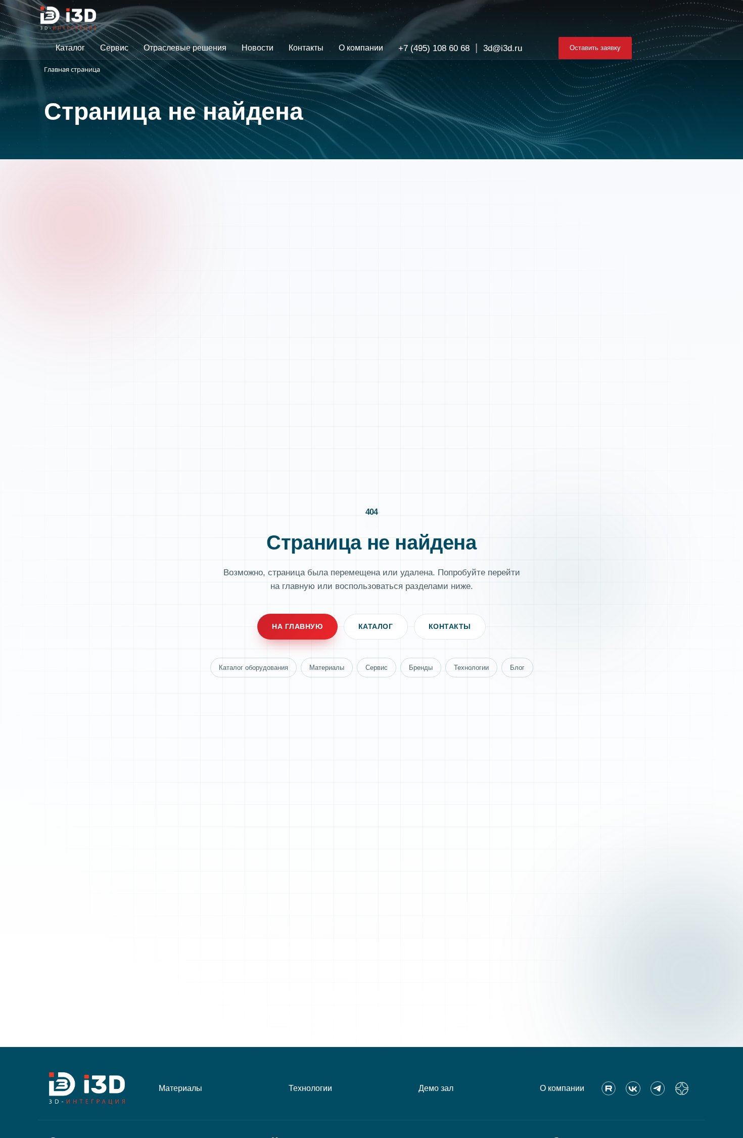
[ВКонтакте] (633, 1088)
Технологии (471, 667)
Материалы (326, 667)
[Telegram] (658, 1088)
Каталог (375, 626)
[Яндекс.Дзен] (682, 1088)
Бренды (421, 667)
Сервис (376, 667)
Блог (517, 667)
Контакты (450, 626)
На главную (297, 626)
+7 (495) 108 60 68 (434, 48)
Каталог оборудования (253, 667)
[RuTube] (608, 1088)
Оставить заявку (595, 48)
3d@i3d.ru (502, 48)
